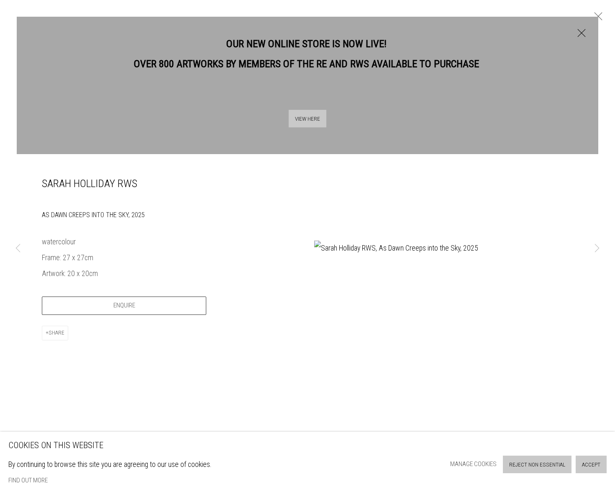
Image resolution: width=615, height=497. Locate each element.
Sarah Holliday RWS (89, 183)
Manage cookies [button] (473, 464)
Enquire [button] (124, 305)
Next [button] (597, 249)
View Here (307, 119)
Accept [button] (591, 465)
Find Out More (28, 480)
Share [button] (56, 333)
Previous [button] (18, 249)
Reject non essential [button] (537, 465)
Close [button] (579, 37)
